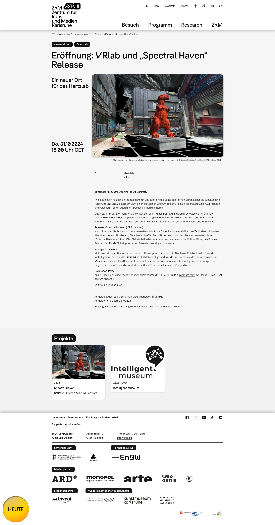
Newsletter (170, 5)
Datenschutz (75, 417)
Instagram (195, 417)
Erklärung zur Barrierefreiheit (102, 417)
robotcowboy (187, 274)
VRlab (127, 177)
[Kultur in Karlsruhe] (189, 478)
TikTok (212, 417)
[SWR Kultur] (169, 478)
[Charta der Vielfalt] (191, 514)
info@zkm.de (124, 437)
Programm (160, 25)
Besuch (130, 25)
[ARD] (64, 478)
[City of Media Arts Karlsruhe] (217, 514)
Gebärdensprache (204, 6)
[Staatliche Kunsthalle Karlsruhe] (167, 500)
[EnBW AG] (126, 457)
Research (191, 25)
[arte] (138, 478)
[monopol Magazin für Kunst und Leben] (100, 478)
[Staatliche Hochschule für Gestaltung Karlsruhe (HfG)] (100, 500)
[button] (157, 115)
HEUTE (16, 509)
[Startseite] (70, 15)
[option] (78, 372)
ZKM (217, 25)
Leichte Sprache (195, 6)
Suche (220, 6)
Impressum (58, 417)
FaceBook (187, 417)
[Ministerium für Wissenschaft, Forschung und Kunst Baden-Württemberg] (66, 457)
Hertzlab (129, 173)
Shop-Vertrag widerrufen (66, 424)
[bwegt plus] (62, 500)
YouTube (204, 417)
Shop (156, 5)
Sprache (212, 6)
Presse (184, 5)
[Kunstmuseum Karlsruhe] (137, 500)
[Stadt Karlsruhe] (93, 457)
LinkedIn (220, 417)
